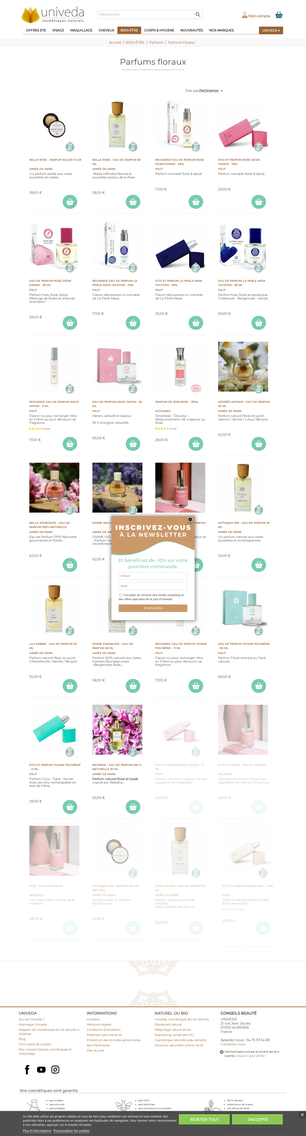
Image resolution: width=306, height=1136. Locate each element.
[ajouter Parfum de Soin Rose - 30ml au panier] (196, 444)
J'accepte (258, 1119)
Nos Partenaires (98, 1045)
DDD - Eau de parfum (46, 886)
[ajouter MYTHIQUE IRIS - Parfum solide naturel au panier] (133, 928)
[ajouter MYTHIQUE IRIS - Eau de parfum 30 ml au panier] (258, 565)
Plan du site (95, 1050)
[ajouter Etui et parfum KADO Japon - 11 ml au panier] (196, 807)
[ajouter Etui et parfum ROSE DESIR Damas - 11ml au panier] (258, 202)
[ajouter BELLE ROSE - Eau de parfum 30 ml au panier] (133, 202)
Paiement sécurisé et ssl (104, 1035)
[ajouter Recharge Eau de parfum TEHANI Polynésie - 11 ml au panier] (196, 686)
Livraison (93, 1019)
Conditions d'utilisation (104, 1030)
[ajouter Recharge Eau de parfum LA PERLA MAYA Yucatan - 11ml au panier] (133, 323)
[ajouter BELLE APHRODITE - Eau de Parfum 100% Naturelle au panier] (70, 565)
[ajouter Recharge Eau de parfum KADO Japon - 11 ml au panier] (70, 444)
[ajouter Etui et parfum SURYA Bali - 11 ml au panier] (263, 928)
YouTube (41, 1070)
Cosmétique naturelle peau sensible (180, 1040)
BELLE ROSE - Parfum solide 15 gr (55, 159)
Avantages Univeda (33, 1024)
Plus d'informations (37, 1131)
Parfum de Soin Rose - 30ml (177, 401)
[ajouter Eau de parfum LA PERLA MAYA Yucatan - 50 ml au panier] (258, 323)
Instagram (55, 1070)
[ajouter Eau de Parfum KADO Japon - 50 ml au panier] (133, 444)
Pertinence (211, 90)
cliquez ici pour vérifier (250, 1055)
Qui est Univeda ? (31, 1019)
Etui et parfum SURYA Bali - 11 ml (248, 886)
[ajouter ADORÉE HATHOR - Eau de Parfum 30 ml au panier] (258, 444)
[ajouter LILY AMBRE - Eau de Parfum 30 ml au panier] (70, 686)
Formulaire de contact (35, 1044)
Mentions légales (99, 1024)
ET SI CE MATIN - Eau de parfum (242, 764)
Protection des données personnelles (114, 1040)
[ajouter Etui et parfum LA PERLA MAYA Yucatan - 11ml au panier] (196, 323)
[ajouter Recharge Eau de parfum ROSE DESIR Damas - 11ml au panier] (196, 202)
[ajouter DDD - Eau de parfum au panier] (70, 928)
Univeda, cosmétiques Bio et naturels (182, 1019)
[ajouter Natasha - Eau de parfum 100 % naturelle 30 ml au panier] (133, 807)
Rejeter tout (204, 1119)
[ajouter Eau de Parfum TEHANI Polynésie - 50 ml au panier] (258, 686)
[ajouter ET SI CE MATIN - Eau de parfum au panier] (258, 807)
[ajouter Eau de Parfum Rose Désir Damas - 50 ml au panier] (70, 323)
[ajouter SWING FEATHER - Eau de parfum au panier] (196, 565)
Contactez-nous (233, 1044)
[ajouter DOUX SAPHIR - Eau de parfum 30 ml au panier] (196, 928)
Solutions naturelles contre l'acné (179, 1045)
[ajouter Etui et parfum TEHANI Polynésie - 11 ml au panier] (70, 807)
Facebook (27, 1074)
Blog (22, 1039)
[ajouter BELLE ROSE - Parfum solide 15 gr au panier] (70, 202)
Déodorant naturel (168, 1024)
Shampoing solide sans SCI (174, 1035)
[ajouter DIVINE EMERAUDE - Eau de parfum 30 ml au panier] (133, 686)
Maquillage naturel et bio (173, 1030)
